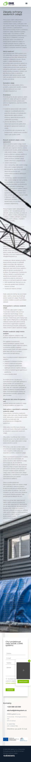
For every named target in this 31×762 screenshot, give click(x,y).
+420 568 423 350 (14, 707)
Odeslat (10, 690)
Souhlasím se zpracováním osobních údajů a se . (14, 681)
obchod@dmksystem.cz (17, 710)
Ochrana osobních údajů (10, 753)
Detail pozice (23, 681)
